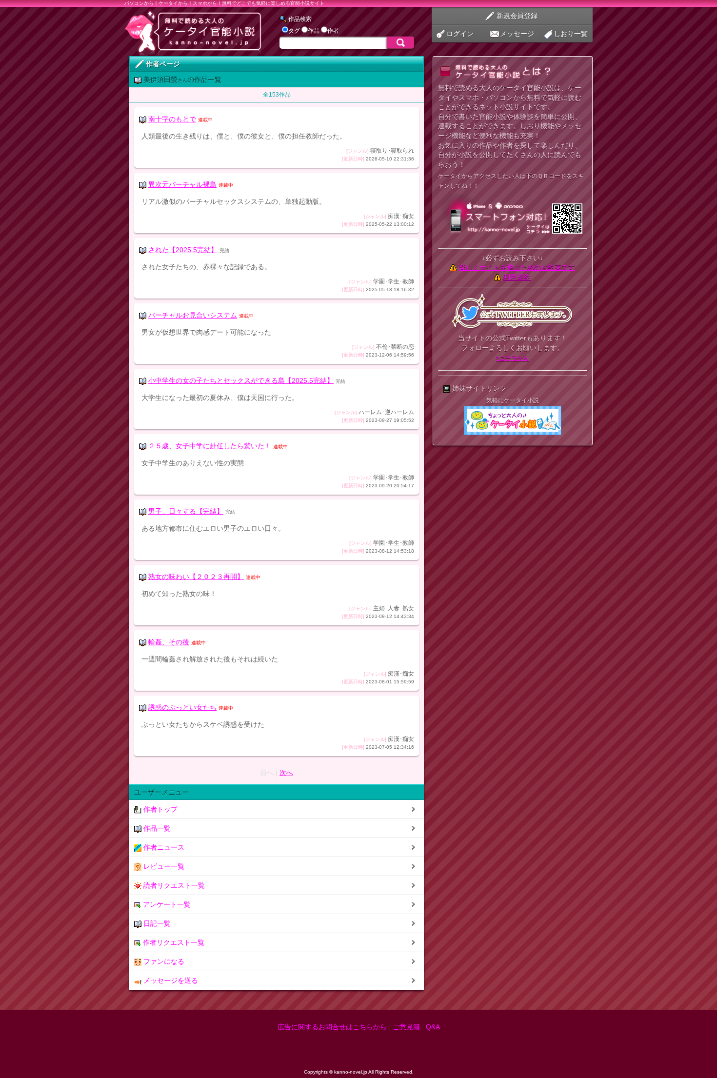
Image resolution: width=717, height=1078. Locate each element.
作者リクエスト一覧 (172, 942)
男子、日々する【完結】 (185, 511)
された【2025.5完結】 (183, 250)
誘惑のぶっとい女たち (182, 707)
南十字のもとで (172, 119)
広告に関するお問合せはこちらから (332, 1027)
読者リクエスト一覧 (173, 885)
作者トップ (159, 809)
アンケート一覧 (166, 904)
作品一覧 (156, 828)
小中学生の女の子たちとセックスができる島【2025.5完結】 (241, 380)
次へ (286, 773)
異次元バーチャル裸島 (182, 184)
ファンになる (162, 961)
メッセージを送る (169, 980)
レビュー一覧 (162, 866)
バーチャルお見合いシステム (192, 315)
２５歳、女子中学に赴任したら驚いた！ (209, 446)
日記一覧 (156, 923)
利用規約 (517, 277)
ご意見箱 (406, 1027)
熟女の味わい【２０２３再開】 (196, 576)
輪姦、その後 (168, 642)
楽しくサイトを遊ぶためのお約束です (517, 267)
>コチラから (512, 358)
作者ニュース (162, 847)
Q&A (433, 1027)
